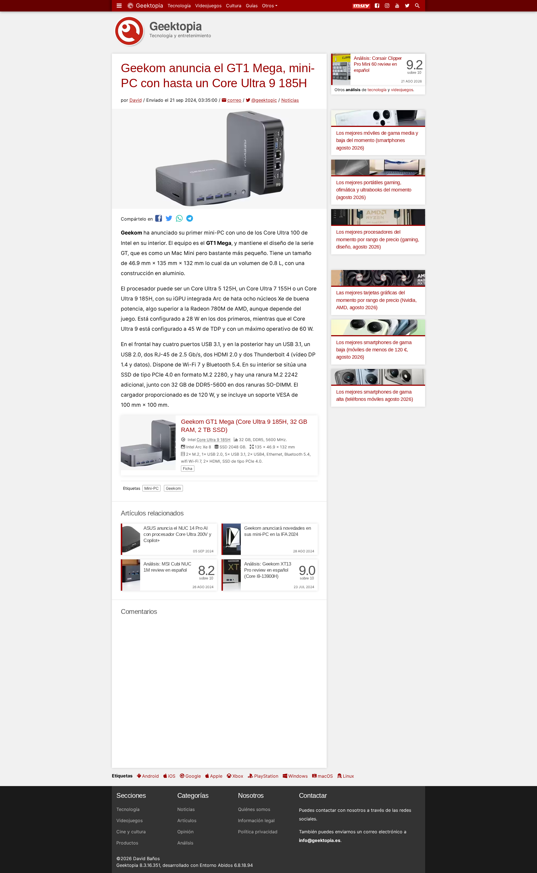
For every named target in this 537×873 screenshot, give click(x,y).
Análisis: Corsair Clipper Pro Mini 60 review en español (378, 64)
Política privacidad (257, 831)
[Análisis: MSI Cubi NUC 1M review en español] (130, 575)
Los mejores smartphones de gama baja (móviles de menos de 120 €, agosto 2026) (374, 350)
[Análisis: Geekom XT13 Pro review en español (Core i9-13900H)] (231, 575)
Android (150, 776)
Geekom (173, 488)
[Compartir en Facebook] (159, 218)
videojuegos (402, 89)
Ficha (187, 468)
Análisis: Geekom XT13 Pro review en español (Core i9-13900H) (267, 570)
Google (193, 776)
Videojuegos (208, 5)
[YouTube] (398, 6)
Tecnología (179, 5)
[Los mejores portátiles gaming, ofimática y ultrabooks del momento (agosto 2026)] (378, 167)
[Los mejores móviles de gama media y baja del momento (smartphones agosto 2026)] (378, 117)
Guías (252, 5)
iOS (171, 776)
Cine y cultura (131, 831)
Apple (216, 776)
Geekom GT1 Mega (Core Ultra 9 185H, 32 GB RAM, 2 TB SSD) (244, 425)
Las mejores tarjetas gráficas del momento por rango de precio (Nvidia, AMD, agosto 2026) (376, 300)
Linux (348, 776)
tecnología (377, 89)
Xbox (237, 776)
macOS (325, 776)
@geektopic (264, 100)
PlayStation (266, 776)
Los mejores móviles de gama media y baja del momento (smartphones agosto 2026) (377, 140)
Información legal (256, 820)
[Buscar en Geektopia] (418, 6)
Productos (127, 843)
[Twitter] (408, 6)
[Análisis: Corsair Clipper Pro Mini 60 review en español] (340, 69)
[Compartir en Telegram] (190, 218)
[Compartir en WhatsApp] (180, 218)
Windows (298, 776)
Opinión (185, 831)
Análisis (185, 843)
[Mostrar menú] (119, 5)
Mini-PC (151, 488)
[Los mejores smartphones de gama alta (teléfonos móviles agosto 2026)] (378, 376)
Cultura (233, 5)
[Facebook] (378, 6)
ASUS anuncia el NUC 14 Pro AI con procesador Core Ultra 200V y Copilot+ (177, 534)
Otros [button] (268, 5)
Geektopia (148, 5)
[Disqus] (219, 692)
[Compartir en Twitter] (169, 218)
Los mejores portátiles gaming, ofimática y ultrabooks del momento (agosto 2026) (373, 190)
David (135, 100)
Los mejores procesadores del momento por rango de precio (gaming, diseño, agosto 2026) (377, 239)
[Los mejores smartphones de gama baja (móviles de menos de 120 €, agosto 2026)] (378, 327)
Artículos (186, 820)
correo (234, 100)
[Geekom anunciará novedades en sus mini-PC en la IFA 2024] (231, 539)
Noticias (290, 100)
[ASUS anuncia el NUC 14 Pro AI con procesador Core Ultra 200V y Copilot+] (130, 539)
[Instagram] (388, 6)
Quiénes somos (254, 809)
